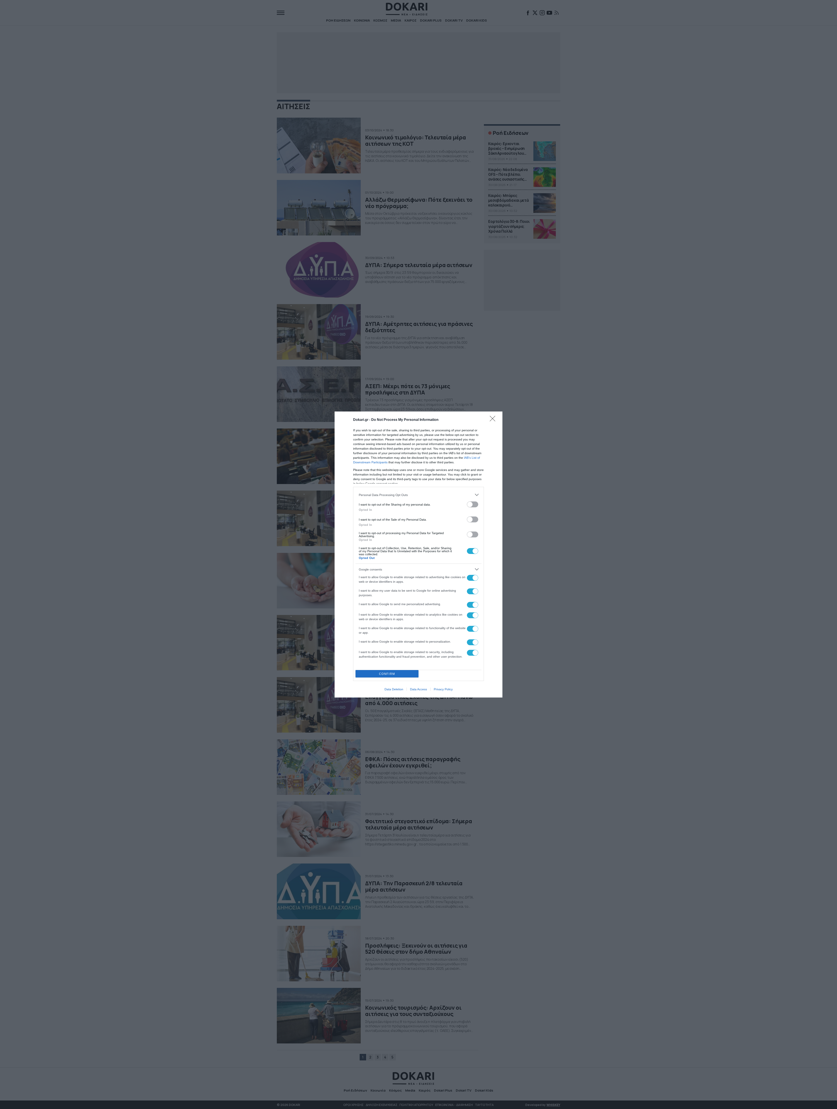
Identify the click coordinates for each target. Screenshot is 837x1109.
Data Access (418, 689)
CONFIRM (387, 674)
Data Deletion (393, 689)
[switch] (472, 504)
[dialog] (418, 554)
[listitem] (418, 495)
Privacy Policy (443, 689)
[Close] (494, 420)
